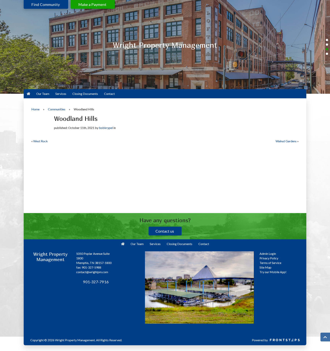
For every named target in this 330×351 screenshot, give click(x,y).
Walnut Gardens (286, 141)
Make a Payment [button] (92, 4)
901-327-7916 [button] (95, 281)
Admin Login (268, 253)
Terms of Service (270, 263)
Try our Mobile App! (273, 272)
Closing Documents (85, 93)
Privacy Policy (269, 258)
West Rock (40, 141)
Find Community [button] (46, 4)
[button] (327, 40)
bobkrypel (106, 127)
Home (35, 109)
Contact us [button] (165, 231)
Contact (109, 93)
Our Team (42, 93)
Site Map (265, 267)
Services (60, 93)
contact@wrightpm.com (92, 272)
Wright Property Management (75, 340)
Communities (56, 109)
